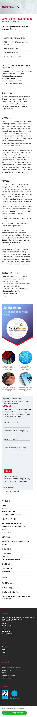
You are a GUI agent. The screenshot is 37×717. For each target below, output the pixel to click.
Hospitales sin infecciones (11, 592)
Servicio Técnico (6, 553)
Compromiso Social (7, 571)
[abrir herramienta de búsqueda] (18, 7)
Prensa (3, 574)
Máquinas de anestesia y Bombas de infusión (14, 526)
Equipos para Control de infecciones (12, 523)
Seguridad (4, 529)
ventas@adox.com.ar (16, 74)
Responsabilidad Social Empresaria (11, 667)
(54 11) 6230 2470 (8, 625)
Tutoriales (4, 577)
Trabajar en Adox (6, 670)
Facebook (4, 646)
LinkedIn (4, 651)
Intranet (4, 672)
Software (4, 544)
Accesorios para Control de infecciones (12, 514)
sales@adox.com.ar (8, 78)
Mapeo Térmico (6, 556)
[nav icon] (34, 7)
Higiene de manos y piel (8, 511)
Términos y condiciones (8, 675)
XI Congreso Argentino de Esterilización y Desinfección (16, 597)
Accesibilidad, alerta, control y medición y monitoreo (16, 541)
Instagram (4, 648)
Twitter (3, 649)
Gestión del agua (8, 588)
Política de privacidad (7, 678)
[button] (14, 713)
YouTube (4, 652)
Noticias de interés (7, 568)
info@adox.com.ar (7, 620)
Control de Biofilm (6, 508)
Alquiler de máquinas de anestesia (11, 559)
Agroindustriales (6, 532)
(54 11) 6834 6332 (9, 633)
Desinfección (5, 505)
